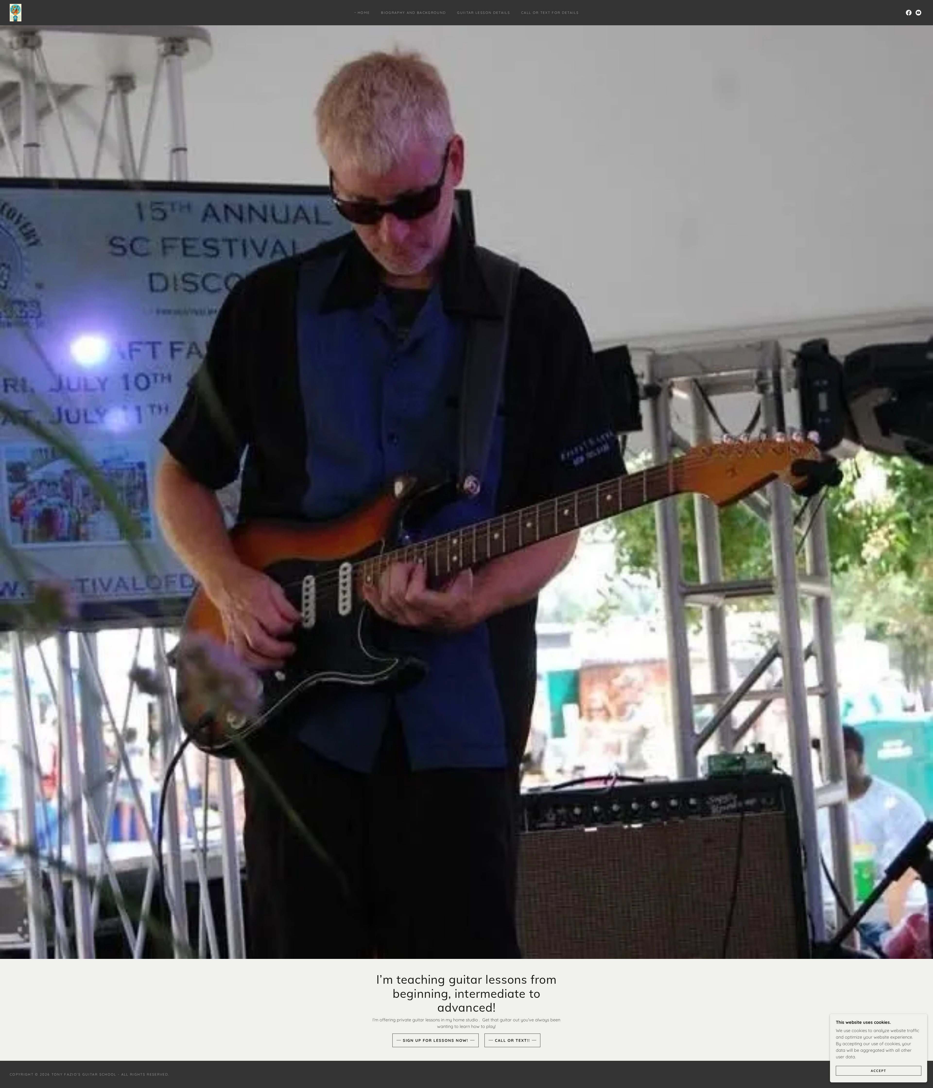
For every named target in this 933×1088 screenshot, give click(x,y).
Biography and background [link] (413, 12)
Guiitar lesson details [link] (483, 12)
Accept (878, 1070)
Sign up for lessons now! (435, 1040)
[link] (15, 12)
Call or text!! (512, 1040)
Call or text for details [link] (550, 12)
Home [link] (364, 12)
